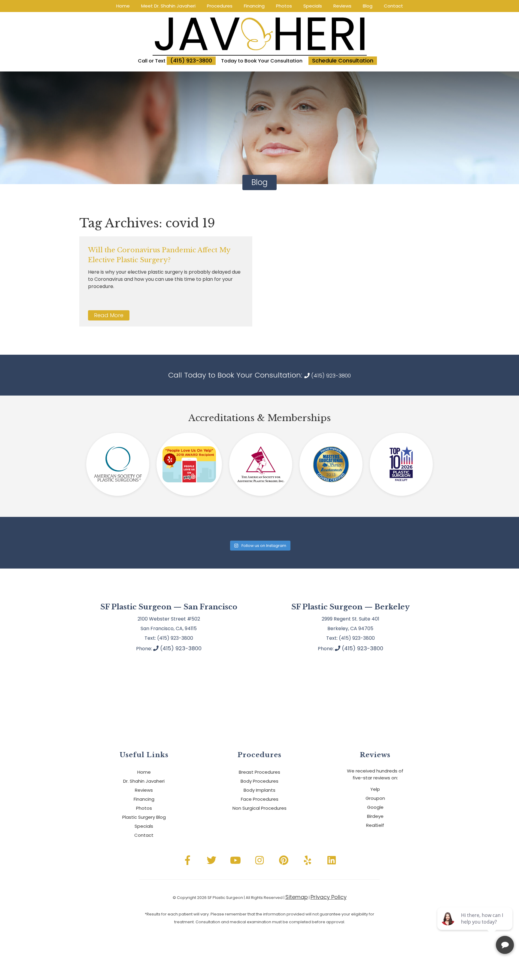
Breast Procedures (259, 772)
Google (375, 807)
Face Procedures (259, 799)
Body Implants (259, 790)
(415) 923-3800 (191, 60)
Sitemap (296, 897)
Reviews (342, 6)
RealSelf (375, 825)
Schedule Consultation (342, 60)
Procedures (219, 6)
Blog (367, 6)
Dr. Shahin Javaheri (144, 781)
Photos (284, 6)
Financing (254, 6)
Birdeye (375, 816)
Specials (312, 6)
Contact (393, 6)
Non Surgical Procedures (259, 808)
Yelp (375, 789)
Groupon (375, 798)
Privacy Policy (329, 897)
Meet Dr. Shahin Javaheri (168, 6)
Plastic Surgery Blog (144, 817)
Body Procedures (259, 781)
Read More (108, 315)
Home (123, 6)
